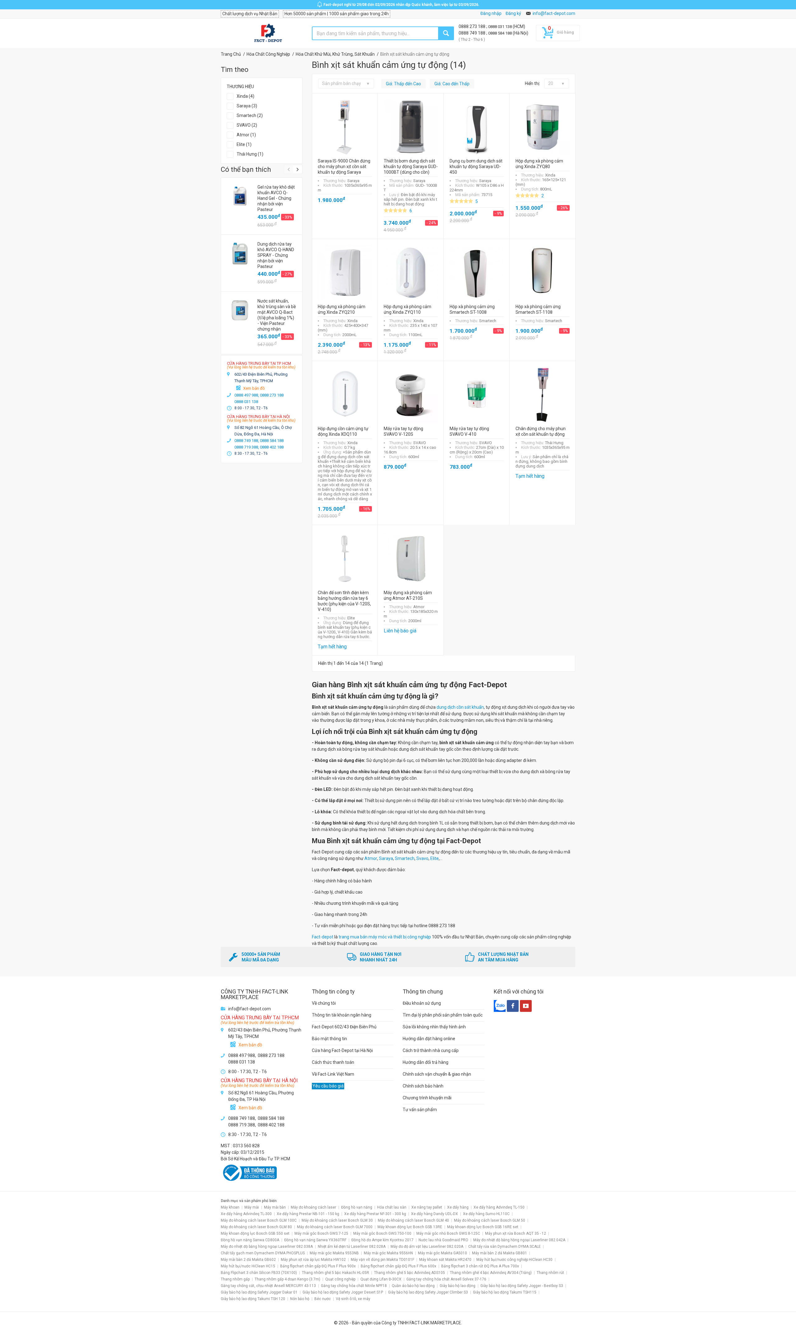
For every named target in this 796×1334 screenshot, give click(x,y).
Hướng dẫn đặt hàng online (429, 1038)
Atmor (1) (246, 134)
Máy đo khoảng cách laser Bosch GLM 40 (413, 1220)
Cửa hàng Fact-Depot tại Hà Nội (342, 1050)
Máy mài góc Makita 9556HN (388, 1253)
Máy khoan (230, 1207)
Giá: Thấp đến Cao (403, 83)
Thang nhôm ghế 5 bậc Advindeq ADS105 (409, 1273)
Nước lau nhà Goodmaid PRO (443, 1240)
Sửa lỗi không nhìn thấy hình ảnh (434, 1026)
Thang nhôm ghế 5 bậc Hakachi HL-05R (335, 1273)
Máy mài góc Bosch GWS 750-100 (382, 1233)
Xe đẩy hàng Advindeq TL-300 (246, 1214)
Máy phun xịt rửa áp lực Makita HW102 (313, 1259)
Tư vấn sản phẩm (420, 1109)
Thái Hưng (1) (250, 154)
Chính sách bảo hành (423, 1085)
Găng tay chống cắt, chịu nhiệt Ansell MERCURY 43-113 (268, 1286)
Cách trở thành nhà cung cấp (431, 1050)
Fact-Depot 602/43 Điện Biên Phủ (344, 1026)
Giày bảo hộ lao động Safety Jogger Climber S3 (428, 1292)
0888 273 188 (472, 26)
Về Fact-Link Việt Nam (333, 1074)
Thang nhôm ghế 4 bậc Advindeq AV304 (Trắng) (491, 1273)
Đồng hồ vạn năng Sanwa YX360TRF (315, 1240)
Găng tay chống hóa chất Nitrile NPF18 (354, 1286)
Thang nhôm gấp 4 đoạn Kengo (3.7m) (287, 1279)
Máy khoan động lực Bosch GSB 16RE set (482, 1227)
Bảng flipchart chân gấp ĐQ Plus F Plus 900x (318, 1266)
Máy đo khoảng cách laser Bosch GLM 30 (337, 1220)
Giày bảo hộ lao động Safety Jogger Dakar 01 (259, 1292)
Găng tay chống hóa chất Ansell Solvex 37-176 (446, 1279)
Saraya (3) (247, 105)
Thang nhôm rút (550, 1273)
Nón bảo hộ (299, 1299)
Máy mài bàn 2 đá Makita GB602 (248, 1259)
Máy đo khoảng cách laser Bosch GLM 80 (256, 1227)
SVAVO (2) (247, 125)
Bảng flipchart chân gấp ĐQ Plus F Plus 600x (398, 1266)
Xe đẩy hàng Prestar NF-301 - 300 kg (375, 1214)
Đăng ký (513, 13)
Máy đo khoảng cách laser (313, 1207)
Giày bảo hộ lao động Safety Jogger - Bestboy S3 (521, 1286)
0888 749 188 (472, 33)
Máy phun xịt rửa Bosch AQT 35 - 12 (515, 1233)
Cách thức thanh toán (333, 1062)
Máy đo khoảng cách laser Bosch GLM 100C (259, 1220)
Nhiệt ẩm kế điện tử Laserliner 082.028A (352, 1246)
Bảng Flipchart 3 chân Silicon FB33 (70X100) (259, 1273)
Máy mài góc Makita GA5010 (442, 1253)
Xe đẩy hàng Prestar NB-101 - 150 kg (308, 1214)
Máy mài (251, 1207)
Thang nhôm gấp (235, 1279)
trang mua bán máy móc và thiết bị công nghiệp (385, 936)
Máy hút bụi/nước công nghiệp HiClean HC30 (514, 1259)
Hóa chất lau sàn (391, 1207)
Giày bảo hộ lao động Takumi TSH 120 (253, 1299)
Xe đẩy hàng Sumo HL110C (486, 1214)
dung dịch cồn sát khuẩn (460, 707)
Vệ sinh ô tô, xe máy (353, 1299)
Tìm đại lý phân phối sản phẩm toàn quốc (443, 1014)
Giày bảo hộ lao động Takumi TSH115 (504, 1292)
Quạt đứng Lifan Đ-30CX (380, 1279)
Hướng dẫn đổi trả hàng (425, 1062)
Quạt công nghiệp (340, 1279)
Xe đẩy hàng (458, 1207)
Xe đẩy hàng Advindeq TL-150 (499, 1207)
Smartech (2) (250, 115)
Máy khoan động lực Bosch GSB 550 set (255, 1233)
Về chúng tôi (324, 1003)
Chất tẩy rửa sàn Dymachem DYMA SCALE (504, 1246)
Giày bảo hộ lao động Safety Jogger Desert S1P (343, 1292)
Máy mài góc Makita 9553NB (334, 1253)
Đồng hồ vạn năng (356, 1207)
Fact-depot (322, 936)
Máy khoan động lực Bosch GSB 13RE (409, 1227)
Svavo (422, 858)
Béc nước (322, 1299)
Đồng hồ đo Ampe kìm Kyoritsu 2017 (382, 1240)
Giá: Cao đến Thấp (452, 83)
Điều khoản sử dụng (422, 1003)
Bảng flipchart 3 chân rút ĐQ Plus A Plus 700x (480, 1266)
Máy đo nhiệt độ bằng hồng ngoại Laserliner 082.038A (267, 1246)
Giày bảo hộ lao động (457, 1286)
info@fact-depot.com (554, 13)
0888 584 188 (500, 33)
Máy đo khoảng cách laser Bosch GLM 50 (489, 1220)
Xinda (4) (245, 96)
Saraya (386, 858)
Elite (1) (244, 144)
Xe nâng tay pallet (426, 1207)
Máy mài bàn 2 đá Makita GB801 (499, 1253)
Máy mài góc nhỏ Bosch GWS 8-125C (448, 1233)
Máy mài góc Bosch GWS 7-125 (321, 1233)
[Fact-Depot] (268, 33)
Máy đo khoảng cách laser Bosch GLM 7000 (335, 1227)
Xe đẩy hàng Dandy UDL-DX (434, 1214)
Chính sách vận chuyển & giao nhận (437, 1074)
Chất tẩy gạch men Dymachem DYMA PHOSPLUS (263, 1253)
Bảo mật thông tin (329, 1038)
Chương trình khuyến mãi (427, 1097)
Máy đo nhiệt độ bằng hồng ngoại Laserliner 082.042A (519, 1240)
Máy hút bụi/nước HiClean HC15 (248, 1266)
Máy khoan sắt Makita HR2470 (445, 1259)
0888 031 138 (500, 26)
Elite (434, 858)
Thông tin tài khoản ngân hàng (341, 1014)
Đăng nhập (491, 13)
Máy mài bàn (275, 1207)
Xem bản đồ (254, 388)
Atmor (370, 858)
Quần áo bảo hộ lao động (413, 1286)
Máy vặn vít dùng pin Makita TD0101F (382, 1259)
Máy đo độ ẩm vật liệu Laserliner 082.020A (427, 1246)
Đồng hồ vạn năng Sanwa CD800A (250, 1240)
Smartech (404, 858)
